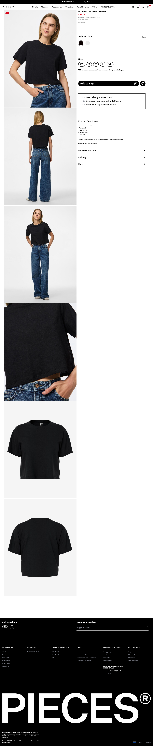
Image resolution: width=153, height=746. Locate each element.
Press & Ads (5, 658)
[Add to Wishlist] (142, 83)
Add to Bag (87, 83)
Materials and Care (87, 150)
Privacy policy (107, 652)
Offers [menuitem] (94, 7)
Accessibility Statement (85, 661)
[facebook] (5, 627)
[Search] (133, 7)
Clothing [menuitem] (44, 7)
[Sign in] (138, 7)
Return (81, 164)
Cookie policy (106, 658)
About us (5, 652)
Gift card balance (133, 661)
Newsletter (5, 655)
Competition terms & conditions (87, 658)
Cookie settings (107, 661)
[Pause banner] (147, 2)
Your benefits (56, 655)
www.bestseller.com (108, 674)
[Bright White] (88, 43)
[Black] (81, 43)
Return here (131, 658)
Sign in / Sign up (57, 652)
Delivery (82, 157)
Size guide (131, 652)
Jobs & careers (107, 655)
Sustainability (6, 661)
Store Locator (6, 663)
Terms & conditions (83, 655)
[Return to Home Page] (8, 7)
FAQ (53, 658)
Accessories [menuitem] (57, 7)
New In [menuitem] (35, 7)
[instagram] (12, 627)
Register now (83, 627)
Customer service (83, 652)
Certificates (5, 666)
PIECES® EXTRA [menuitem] (107, 7)
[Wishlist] (143, 7)
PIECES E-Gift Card (33, 652)
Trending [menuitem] (69, 7)
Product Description (88, 121)
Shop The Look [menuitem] (82, 7)
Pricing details (81, 22)
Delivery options (132, 655)
